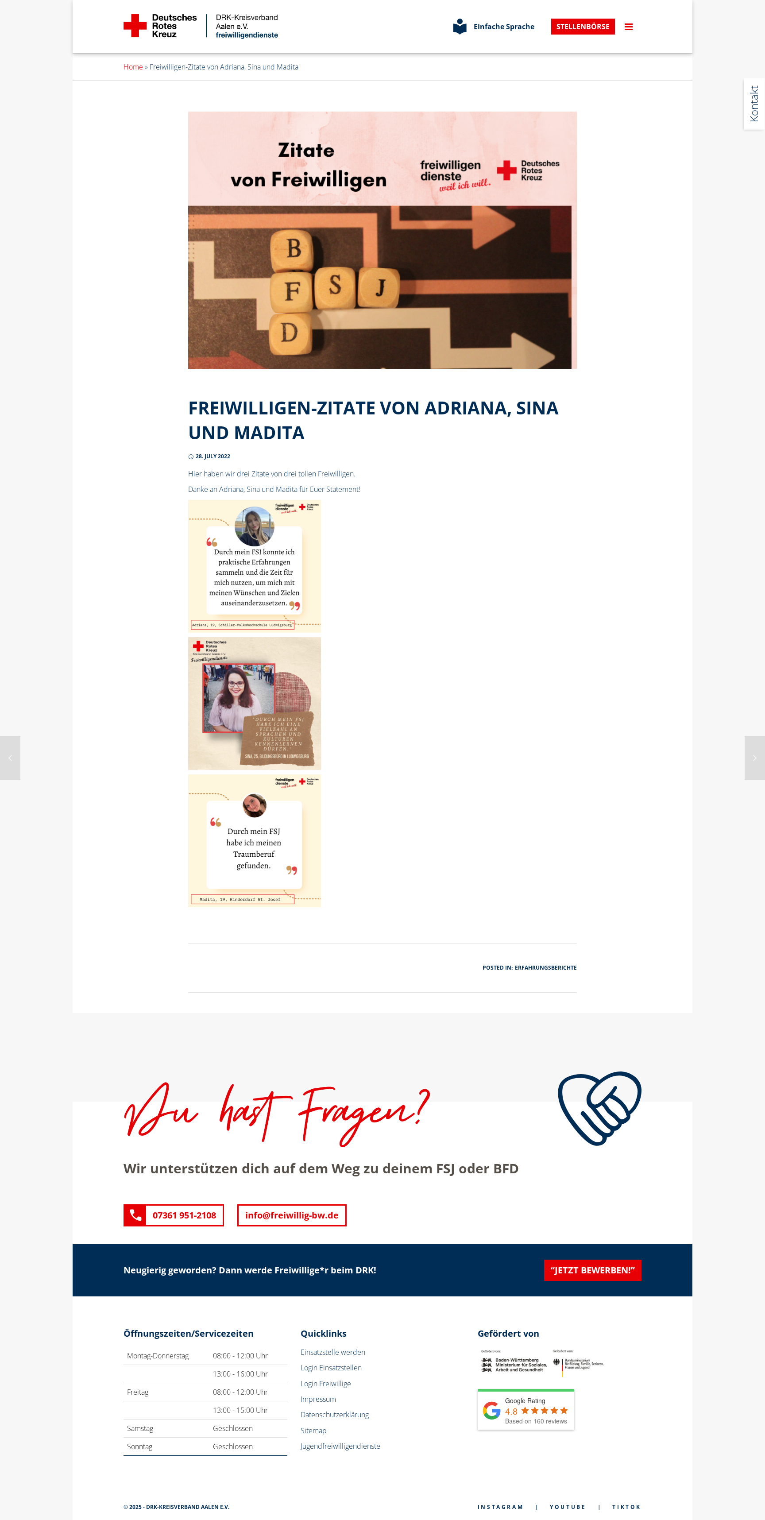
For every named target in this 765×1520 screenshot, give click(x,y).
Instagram (501, 1507)
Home (133, 67)
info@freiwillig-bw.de (292, 1215)
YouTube (568, 1507)
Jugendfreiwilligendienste (340, 1446)
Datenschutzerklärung (335, 1414)
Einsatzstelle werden (333, 1352)
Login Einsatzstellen (331, 1368)
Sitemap (314, 1430)
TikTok (626, 1507)
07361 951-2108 (184, 1215)
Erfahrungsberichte (546, 967)
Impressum (318, 1399)
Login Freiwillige (326, 1383)
